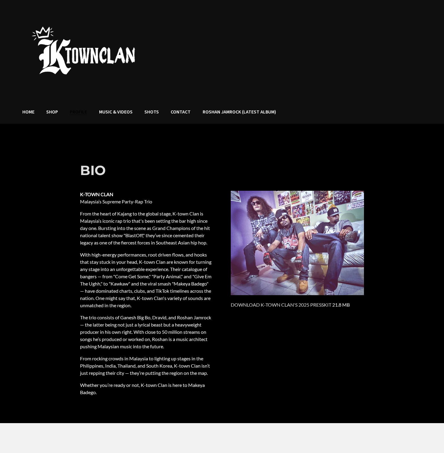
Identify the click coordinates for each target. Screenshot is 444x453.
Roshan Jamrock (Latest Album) (239, 112)
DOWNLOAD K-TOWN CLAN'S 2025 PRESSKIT (281, 305)
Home (28, 112)
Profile (78, 112)
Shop (52, 112)
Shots (151, 112)
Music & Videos (116, 112)
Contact (181, 112)
